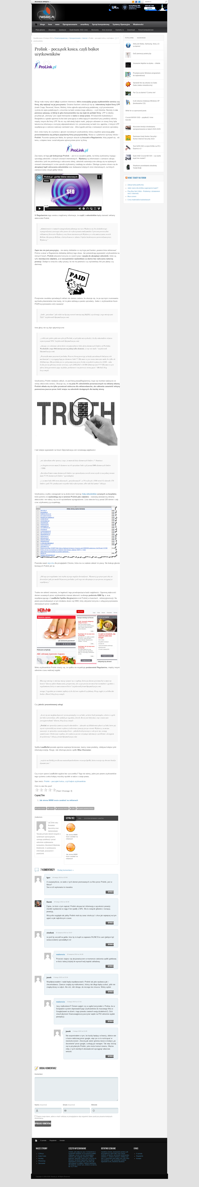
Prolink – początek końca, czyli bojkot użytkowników (65, 781)
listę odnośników (89, 494)
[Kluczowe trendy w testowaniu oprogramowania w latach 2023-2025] (128, 128)
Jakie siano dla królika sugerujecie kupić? (143, 188)
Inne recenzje (107, 30)
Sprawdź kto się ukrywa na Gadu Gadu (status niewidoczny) (145, 84)
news (57, 24)
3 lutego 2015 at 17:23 (74, 1001)
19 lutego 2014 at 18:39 (61, 902)
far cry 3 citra (72, 1166)
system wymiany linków (86, 808)
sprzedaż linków (63, 808)
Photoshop (41, 1161)
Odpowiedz (111, 892)
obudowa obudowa (118, 1161)
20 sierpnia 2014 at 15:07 (64, 932)
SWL (73, 808)
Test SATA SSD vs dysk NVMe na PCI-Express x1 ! (147, 147)
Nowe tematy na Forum (137, 178)
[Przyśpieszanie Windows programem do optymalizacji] (128, 74)
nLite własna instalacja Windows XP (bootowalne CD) (146, 102)
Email (65, 1105)
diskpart (71, 1160)
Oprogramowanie (70, 24)
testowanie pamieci (119, 1152)
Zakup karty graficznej (136, 185)
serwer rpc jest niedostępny (84, 1155)
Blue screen (132, 196)
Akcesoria (95, 30)
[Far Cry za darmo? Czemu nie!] (128, 93)
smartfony (84, 24)
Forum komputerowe (146, 30)
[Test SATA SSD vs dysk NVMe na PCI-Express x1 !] (128, 147)
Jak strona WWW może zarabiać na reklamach (58, 800)
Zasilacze (62, 30)
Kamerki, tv (120, 30)
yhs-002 (89, 1161)
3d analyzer (72, 1165)
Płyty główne (40, 30)
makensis (60, 954)
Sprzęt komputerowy (100, 24)
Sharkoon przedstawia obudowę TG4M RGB (145, 167)
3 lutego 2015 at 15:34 (60, 977)
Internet (84, 38)
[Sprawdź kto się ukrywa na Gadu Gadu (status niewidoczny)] (128, 84)
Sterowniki (41, 1163)
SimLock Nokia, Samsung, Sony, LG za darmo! (146, 45)
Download (131, 30)
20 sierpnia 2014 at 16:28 (75, 954)
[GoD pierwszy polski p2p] (128, 55)
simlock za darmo (91, 1165)
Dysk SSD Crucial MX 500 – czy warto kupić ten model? (147, 157)
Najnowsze (141, 38)
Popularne (129, 38)
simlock (71, 1157)
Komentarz (39, 1074)
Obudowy (52, 30)
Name (37, 1105)
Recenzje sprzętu (41, 2)
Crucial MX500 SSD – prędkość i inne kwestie (139, 119)
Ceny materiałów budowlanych (139, 200)
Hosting (40, 1158)
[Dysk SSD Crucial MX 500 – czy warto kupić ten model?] (128, 157)
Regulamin (53, 1140)
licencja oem (81, 1161)
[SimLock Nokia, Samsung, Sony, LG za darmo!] (128, 45)
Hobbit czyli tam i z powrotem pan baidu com (114, 1157)
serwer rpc (80, 1165)
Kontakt (62, 1140)
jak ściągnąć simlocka (81, 1157)
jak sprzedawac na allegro (81, 1162)
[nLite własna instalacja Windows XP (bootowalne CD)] (128, 102)
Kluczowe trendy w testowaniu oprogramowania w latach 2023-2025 (147, 128)
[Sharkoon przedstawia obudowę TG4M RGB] (128, 167)
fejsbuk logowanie (90, 1163)
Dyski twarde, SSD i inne (79, 30)
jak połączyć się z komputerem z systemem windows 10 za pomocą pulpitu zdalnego (82, 1153)
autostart (78, 1158)
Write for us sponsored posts (135, 111)
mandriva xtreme (106, 1152)
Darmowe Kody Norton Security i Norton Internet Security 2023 (145, 137)
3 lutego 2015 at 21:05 (80, 1031)
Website (94, 1105)
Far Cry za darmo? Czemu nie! (144, 93)
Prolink (51, 808)
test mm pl (92, 1158)
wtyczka (51, 563)
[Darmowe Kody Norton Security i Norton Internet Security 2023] (128, 138)
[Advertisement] (82, 79)
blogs (42, 24)
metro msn (84, 1158)
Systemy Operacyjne (121, 24)
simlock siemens (114, 1157)
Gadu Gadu (42, 1156)
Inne (50, 24)
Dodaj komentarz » (65, 870)
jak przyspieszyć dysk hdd (114, 1152)
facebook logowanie (81, 1160)
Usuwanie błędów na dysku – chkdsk (146, 63)
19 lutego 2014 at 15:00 (60, 877)
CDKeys (41, 1153)
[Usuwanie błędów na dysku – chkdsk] (128, 65)
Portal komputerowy (61, 38)
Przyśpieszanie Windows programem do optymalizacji (146, 74)
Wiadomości (138, 24)
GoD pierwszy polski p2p (142, 54)
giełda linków (41, 808)
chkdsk (70, 1152)
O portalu (43, 1140)
